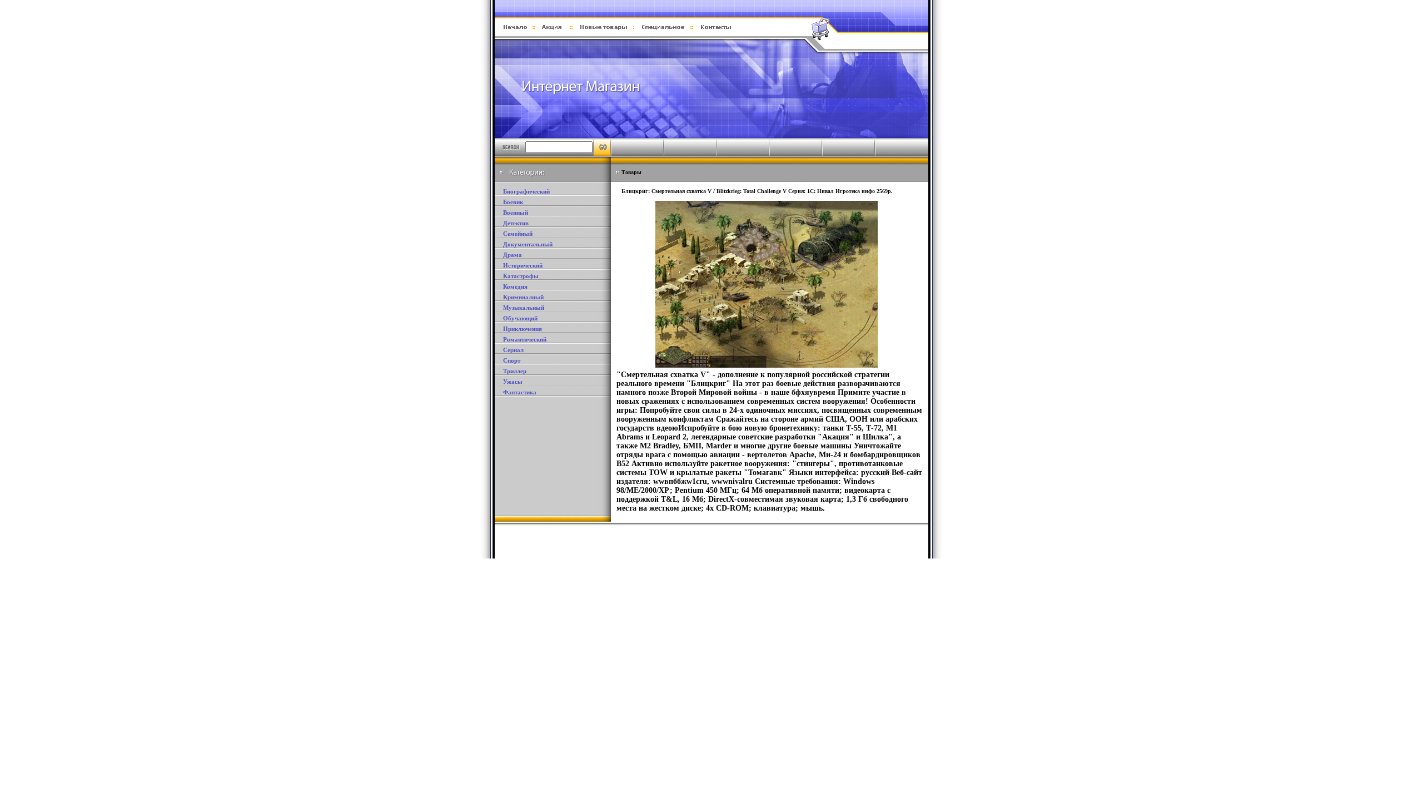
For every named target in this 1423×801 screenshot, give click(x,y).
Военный (515, 212)
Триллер (514, 371)
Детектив (516, 223)
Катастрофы (521, 276)
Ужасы (513, 381)
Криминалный (523, 297)
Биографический (526, 191)
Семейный (518, 233)
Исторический (523, 265)
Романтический (524, 339)
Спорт (511, 360)
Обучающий (520, 318)
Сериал (513, 350)
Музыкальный (523, 307)
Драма (512, 254)
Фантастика (519, 392)
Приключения (522, 328)
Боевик (513, 202)
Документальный (528, 244)
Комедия (515, 286)
